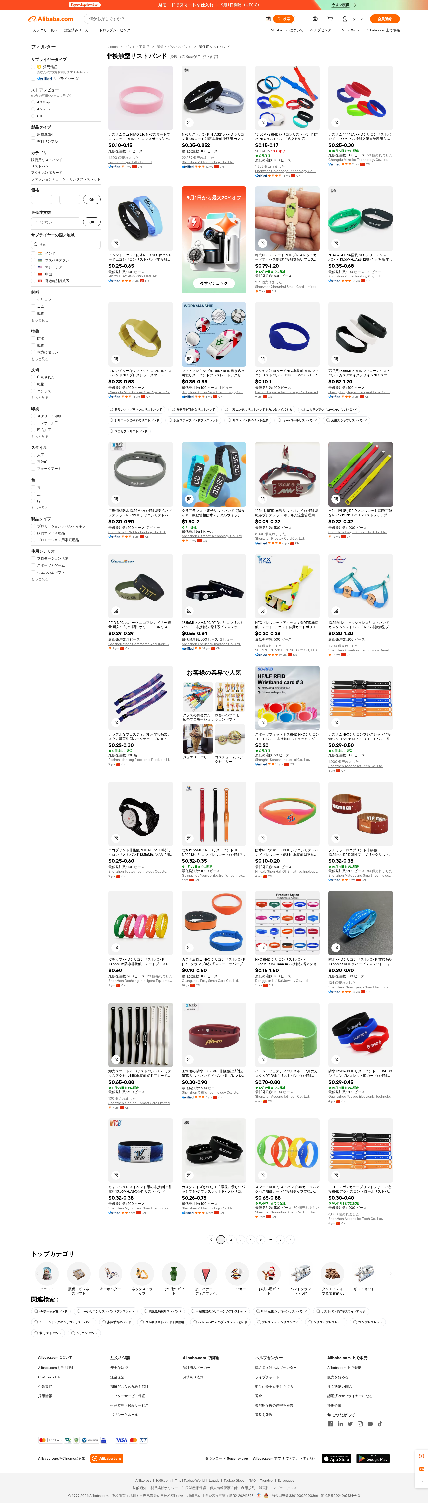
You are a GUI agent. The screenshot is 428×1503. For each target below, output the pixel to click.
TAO (252, 1480)
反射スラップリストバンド (349, 420)
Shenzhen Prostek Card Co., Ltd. (280, 538)
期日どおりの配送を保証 (129, 1386)
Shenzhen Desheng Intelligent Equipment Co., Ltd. (140, 981)
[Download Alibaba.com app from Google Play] (373, 1458)
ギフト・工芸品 (137, 47)
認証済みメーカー (197, 1368)
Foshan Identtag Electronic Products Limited (140, 760)
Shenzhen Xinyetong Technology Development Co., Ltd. (360, 650)
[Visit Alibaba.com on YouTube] (370, 1424)
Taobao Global (234, 1480)
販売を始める (337, 1377)
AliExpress (143, 1480)
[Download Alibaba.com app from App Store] (336, 1458)
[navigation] (66, 644)
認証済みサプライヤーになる (350, 1396)
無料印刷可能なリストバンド (196, 409)
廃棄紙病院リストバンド (165, 1311)
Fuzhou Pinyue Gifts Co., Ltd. (130, 162)
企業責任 (45, 1386)
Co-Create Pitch (50, 1377)
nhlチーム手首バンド (53, 1311)
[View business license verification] (258, 1495)
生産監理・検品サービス (129, 1405)
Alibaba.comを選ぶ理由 (56, 1368)
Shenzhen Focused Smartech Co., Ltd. (211, 644)
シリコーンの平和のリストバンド (137, 420)
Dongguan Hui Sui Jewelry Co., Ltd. (281, 981)
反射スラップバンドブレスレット (196, 420)
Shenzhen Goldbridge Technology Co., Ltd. (287, 171)
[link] (421, 1456)
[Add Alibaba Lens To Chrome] (106, 1458)
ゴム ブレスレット (370, 1322)
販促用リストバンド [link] (214, 47)
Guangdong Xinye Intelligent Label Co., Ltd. (360, 392)
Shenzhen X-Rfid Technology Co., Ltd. (137, 532)
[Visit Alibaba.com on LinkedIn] (340, 1424)
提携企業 (334, 1405)
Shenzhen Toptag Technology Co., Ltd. (137, 871)
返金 (258, 1396)
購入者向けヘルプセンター (276, 1368)
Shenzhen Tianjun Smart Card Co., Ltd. (357, 532)
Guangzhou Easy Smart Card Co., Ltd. (210, 981)
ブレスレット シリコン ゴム (280, 1322)
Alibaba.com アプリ (269, 1458)
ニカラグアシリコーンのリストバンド (331, 409)
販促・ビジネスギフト (174, 47)
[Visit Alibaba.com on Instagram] (360, 1424)
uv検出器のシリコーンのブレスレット (221, 1311)
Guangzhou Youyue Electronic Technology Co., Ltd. (214, 875)
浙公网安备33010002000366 (295, 1496)
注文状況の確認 (339, 1386)
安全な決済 (119, 1368)
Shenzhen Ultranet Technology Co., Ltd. (212, 536)
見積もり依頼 (193, 1377)
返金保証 (117, 1377)
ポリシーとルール (124, 1415)
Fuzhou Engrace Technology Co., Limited (286, 392)
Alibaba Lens (48, 1458)
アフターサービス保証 (127, 1396)
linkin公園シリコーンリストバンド (284, 1311)
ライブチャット (267, 1377)
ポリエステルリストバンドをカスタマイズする (261, 409)
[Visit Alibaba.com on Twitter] (350, 1424)
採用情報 (45, 1396)
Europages (286, 1480)
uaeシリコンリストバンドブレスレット (108, 1311)
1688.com (163, 1480)
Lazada (214, 1480)
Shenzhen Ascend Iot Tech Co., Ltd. (355, 766)
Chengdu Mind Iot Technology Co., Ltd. (358, 160)
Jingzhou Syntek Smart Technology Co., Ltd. (214, 392)
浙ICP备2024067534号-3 (340, 1496)
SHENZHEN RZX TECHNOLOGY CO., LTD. (286, 650)
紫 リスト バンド (50, 1333)
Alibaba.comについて (55, 1357)
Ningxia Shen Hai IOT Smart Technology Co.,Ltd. (287, 871)
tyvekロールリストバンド (300, 420)
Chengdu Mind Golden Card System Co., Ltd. (140, 392)
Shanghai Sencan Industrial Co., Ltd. (282, 760)
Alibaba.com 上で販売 (344, 1368)
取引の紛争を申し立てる (274, 1386)
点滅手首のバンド (119, 1322)
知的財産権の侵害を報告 (274, 1405)
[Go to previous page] (211, 1239)
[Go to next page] (290, 1239)
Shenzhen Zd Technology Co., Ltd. (208, 162)
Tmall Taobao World (190, 1480)
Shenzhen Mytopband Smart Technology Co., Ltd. (360, 875)
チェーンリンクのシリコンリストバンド (66, 1322)
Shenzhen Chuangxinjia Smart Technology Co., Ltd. (360, 987)
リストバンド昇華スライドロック (343, 1311)
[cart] (331, 20)
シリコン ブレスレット (328, 1322)
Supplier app (237, 1458)
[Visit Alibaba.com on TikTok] (380, 1424)
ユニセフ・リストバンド (131, 431)
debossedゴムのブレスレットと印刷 (222, 1322)
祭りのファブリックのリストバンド (138, 409)
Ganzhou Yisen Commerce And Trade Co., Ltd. (140, 644)
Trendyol (266, 1480)
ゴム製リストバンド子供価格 (164, 1322)
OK (91, 199)
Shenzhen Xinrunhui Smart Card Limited (285, 287)
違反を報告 (263, 1415)
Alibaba (112, 47)
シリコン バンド (87, 1333)
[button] (268, 19)
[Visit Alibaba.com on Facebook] (330, 1424)
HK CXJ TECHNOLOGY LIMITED (133, 276)
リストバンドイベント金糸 (250, 420)
